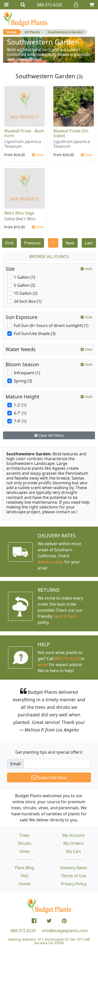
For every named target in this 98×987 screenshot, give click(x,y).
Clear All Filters (50, 435)
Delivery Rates (73, 867)
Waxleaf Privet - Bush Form (24, 133)
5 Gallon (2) (24, 285)
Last (89, 243)
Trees (24, 835)
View (39, 154)
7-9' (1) (20, 421)
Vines (24, 851)
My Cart (73, 851)
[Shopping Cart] (91, 4)
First (9, 243)
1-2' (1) (20, 405)
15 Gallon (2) (25, 293)
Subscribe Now (52, 777)
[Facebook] (34, 921)
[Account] (76, 4)
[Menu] (6, 4)
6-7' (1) (20, 413)
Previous (32, 243)
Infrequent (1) (27, 373)
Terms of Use (73, 876)
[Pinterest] (64, 921)
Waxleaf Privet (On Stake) (70, 133)
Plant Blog (24, 867)
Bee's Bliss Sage (19, 213)
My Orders (73, 843)
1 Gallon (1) (24, 277)
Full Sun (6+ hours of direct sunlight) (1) (51, 325)
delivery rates (50, 562)
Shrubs (24, 843)
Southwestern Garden (65, 32)
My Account (73, 835)
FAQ (24, 876)
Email (15, 763)
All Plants (32, 32)
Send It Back (65, 616)
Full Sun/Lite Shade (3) (35, 333)
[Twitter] (49, 921)
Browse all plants (49, 256)
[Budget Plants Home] (25, 19)
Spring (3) (23, 381)
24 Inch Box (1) (27, 301)
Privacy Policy (73, 884)
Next (70, 243)
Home (12, 32)
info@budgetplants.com (65, 930)
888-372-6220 (67, 658)
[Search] (22, 4)
